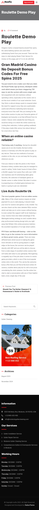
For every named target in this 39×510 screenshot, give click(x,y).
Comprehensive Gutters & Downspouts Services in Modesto (21, 446)
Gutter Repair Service (11, 437)
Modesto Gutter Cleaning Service (15, 441)
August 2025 (6, 376)
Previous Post (10, 286)
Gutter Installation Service (13, 434)
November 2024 (7, 381)
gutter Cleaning (7, 319)
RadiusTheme (29, 505)
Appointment (28, 2)
